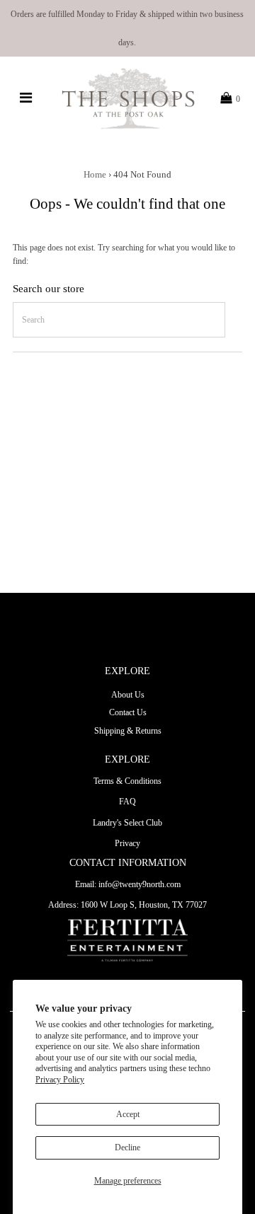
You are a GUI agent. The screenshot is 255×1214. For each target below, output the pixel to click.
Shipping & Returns (128, 731)
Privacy (127, 843)
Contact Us (128, 712)
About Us (127, 695)
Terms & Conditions (128, 781)
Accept (128, 1114)
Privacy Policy (59, 1080)
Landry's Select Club (127, 823)
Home (95, 174)
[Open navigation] (26, 98)
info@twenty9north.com (139, 884)
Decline (127, 1147)
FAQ (127, 802)
